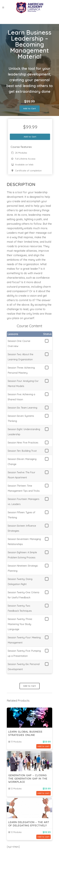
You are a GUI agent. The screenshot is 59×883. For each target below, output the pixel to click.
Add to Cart (29, 108)
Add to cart (43, 746)
